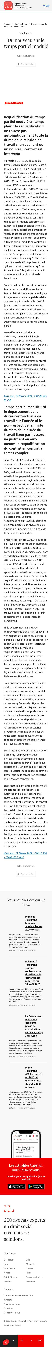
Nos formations (12, 1304)
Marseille (30, 1264)
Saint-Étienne (10, 1277)
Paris (28, 1273)
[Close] (2, 5)
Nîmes (7, 1273)
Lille (28, 1260)
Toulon (7, 1282)
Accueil (7, 24)
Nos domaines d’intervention (18, 1296)
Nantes (29, 1269)
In (31, 1341)
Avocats (8, 1300)
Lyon (6, 1264)
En (13, 1341)
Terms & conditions (12, 1326)
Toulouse (30, 1282)
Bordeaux (8, 1260)
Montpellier (9, 1269)
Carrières (8, 1309)
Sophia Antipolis (34, 1277)
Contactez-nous (12, 1313)
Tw (39, 1341)
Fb (22, 1341)
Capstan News (20, 24)
